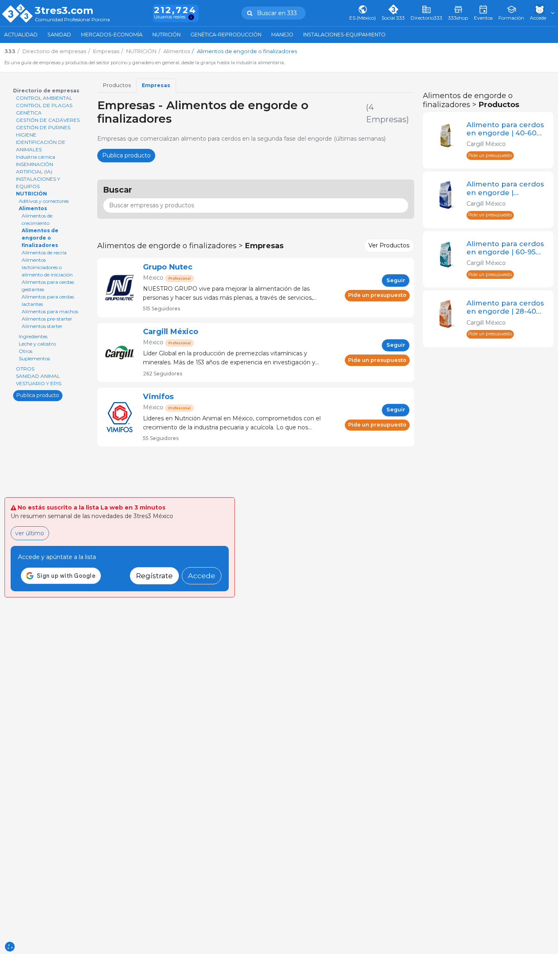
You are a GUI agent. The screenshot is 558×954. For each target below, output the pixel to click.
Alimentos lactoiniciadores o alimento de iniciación (47, 267)
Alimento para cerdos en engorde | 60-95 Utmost (505, 248)
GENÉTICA (29, 113)
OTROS (25, 369)
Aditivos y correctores (44, 201)
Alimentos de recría (44, 252)
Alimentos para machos (50, 311)
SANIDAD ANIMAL (38, 376)
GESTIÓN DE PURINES (43, 127)
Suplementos (34, 358)
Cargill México (170, 331)
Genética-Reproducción (225, 34)
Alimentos (33, 208)
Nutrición (166, 34)
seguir (395, 280)
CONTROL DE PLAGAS (44, 105)
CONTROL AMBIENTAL (44, 98)
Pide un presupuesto (377, 295)
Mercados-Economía (112, 34)
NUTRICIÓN (31, 194)
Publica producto (37, 395)
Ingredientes (33, 336)
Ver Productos (388, 245)
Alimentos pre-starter (47, 319)
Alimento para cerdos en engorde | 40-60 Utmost (505, 129)
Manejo (282, 34)
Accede (201, 575)
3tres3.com (64, 11)
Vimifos (158, 396)
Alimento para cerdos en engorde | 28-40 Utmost (505, 307)
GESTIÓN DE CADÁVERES (48, 120)
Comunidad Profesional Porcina (72, 19)
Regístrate (154, 575)
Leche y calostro (37, 344)
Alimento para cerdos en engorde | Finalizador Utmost (505, 188)
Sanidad (59, 34)
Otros (25, 351)
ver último (29, 533)
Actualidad (21, 34)
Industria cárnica (35, 157)
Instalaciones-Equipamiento (344, 34)
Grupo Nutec (167, 267)
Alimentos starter (42, 326)
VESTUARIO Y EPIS (38, 383)
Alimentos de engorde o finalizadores (40, 237)
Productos (117, 85)
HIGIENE (26, 135)
